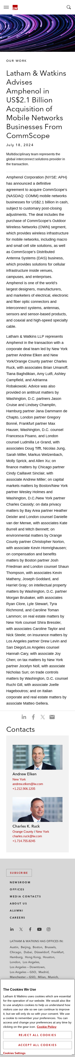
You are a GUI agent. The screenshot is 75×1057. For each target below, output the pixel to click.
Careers (17, 917)
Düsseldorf (41, 952)
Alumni (16, 910)
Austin (14, 947)
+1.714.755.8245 (23, 841)
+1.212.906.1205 (23, 788)
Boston (37, 947)
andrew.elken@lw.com (27, 784)
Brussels (50, 947)
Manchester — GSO (22, 977)
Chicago (15, 952)
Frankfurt (57, 952)
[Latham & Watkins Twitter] (21, 929)
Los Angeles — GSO (23, 972)
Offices (17, 889)
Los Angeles (31, 962)
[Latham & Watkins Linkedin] (12, 929)
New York (19, 779)
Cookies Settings (14, 1053)
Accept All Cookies (37, 1045)
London (15, 962)
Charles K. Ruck (26, 826)
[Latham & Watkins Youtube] (39, 929)
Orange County (22, 831)
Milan (42, 977)
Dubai (28, 952)
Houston (48, 957)
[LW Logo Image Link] (15, 7)
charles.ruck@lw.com (27, 836)
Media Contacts (25, 896)
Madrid (44, 972)
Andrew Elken (24, 774)
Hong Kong (33, 957)
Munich (53, 977)
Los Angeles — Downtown (27, 967)
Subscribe (19, 872)
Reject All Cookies (37, 1035)
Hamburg (16, 957)
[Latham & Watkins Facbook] (30, 929)
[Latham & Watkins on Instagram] (48, 929)
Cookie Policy (46, 1026)
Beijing (25, 947)
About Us (18, 903)
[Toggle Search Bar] (69, 7)
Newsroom (20, 882)
